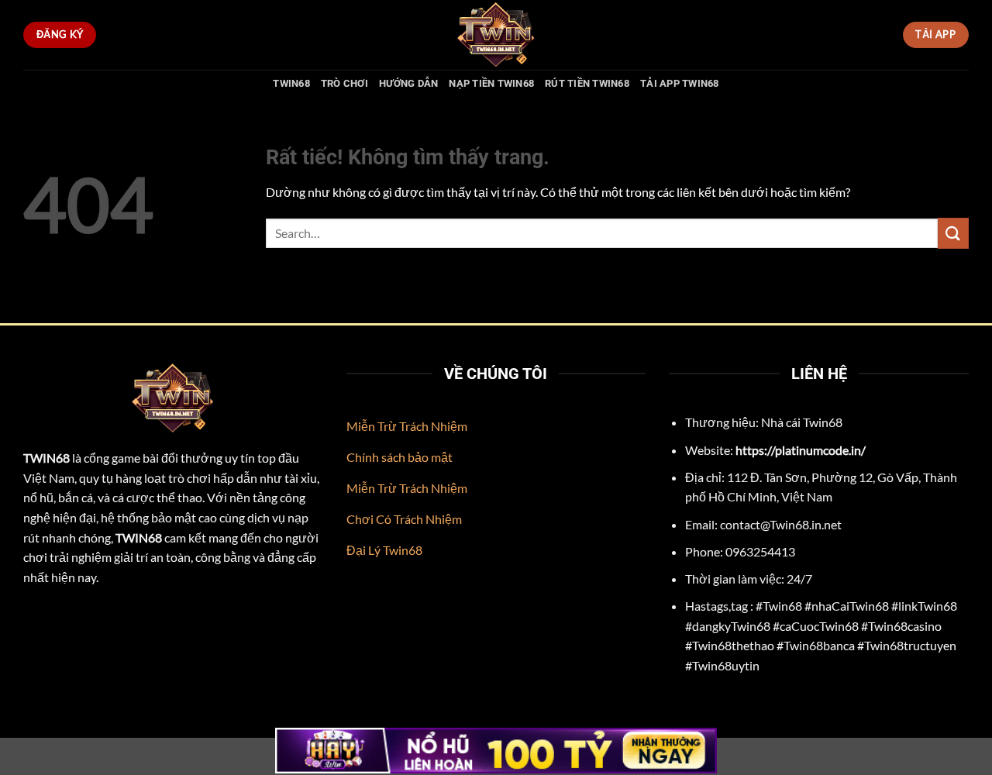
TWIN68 (291, 83)
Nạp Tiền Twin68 (491, 83)
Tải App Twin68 (679, 83)
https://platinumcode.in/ (800, 450)
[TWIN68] (496, 35)
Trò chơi (344, 83)
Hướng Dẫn (408, 83)
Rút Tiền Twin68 (587, 83)
